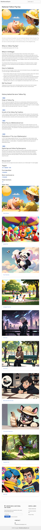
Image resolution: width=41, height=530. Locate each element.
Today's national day (32, 508)
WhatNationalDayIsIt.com (24, 527)
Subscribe (7, 516)
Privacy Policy (31, 514)
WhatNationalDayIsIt (5, 1)
